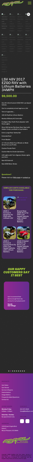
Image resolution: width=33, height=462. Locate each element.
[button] (28, 14)
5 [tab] (16, 371)
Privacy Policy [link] (8, 458)
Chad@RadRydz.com (26, 411)
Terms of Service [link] (19, 458)
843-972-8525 (24, 409)
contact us (26, 177)
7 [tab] (20, 371)
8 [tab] (22, 371)
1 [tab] (8, 371)
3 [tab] (12, 371)
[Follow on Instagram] (27, 421)
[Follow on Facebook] (22, 421)
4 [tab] (14, 371)
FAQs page (16, 177)
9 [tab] (24, 371)
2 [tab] (10, 371)
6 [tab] (18, 371)
